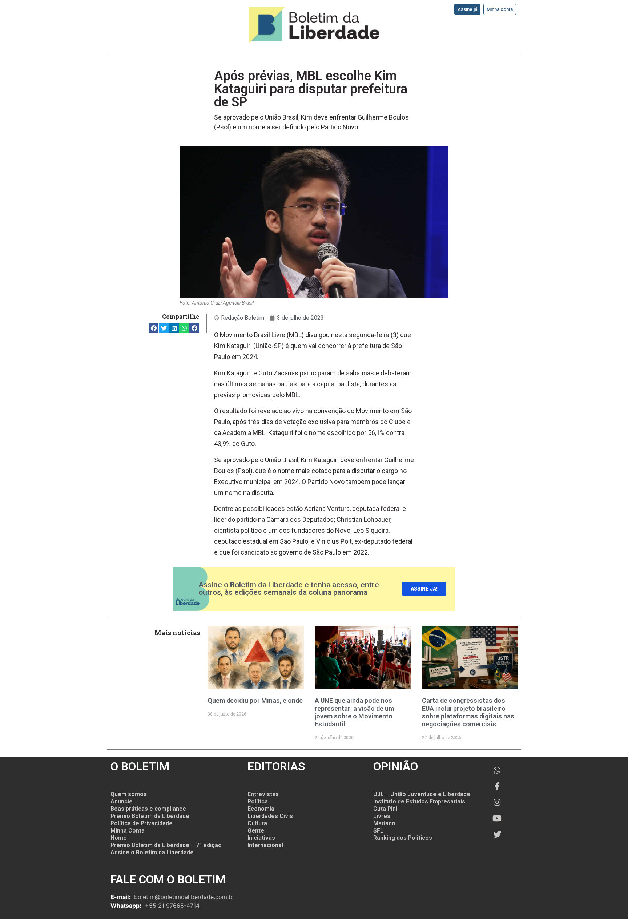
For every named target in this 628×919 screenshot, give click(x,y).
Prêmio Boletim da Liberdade (149, 816)
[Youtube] (497, 818)
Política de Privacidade (141, 823)
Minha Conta (127, 830)
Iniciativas (261, 837)
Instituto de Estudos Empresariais (419, 801)
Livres (381, 816)
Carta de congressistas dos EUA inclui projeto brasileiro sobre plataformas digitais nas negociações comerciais (468, 712)
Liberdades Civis (270, 816)
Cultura (257, 823)
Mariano (384, 823)
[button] (153, 328)
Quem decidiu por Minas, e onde (255, 700)
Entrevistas (263, 794)
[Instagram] (497, 802)
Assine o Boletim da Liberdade (152, 852)
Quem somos (128, 794)
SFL (378, 830)
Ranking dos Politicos (402, 837)
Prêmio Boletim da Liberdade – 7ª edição (166, 845)
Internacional (265, 845)
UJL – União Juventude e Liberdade (421, 794)
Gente (255, 830)
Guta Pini (385, 808)
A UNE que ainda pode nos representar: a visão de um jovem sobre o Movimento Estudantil (354, 712)
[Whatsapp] (497, 770)
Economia (260, 808)
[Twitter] (497, 834)
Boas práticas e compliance (148, 808)
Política (257, 801)
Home (118, 837)
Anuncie (121, 801)
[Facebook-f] (497, 786)
